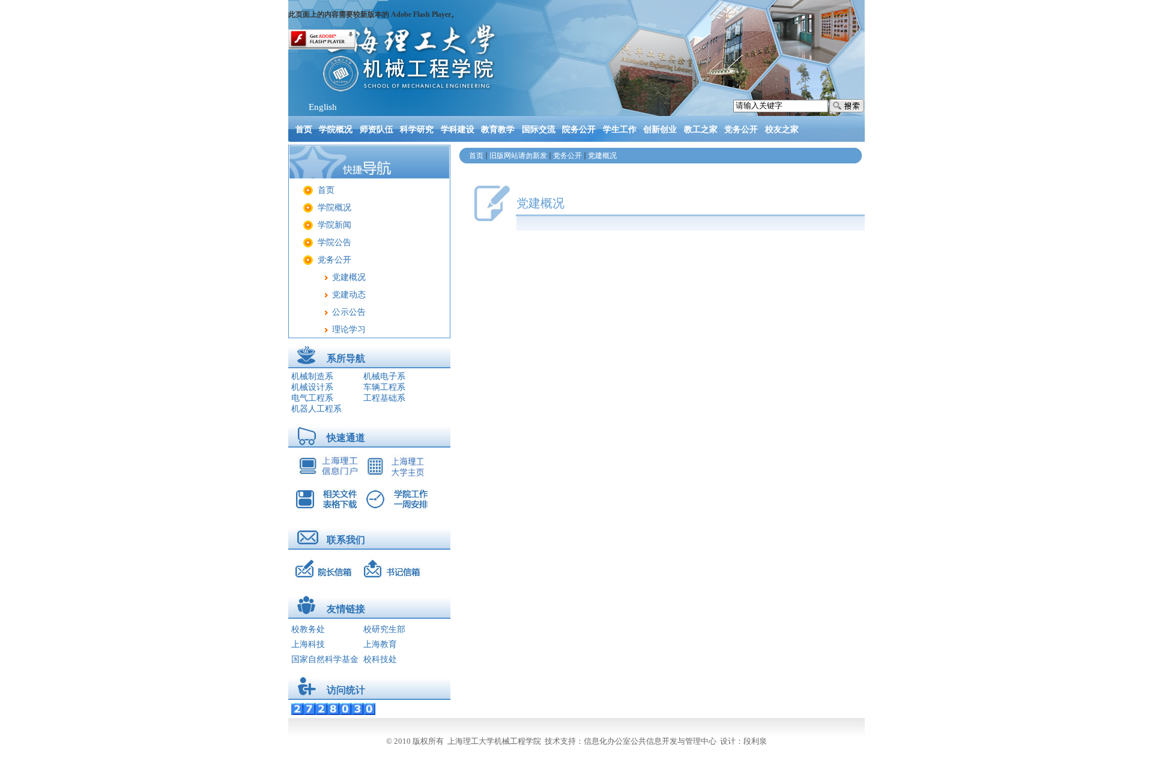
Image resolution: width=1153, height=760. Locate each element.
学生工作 (620, 129)
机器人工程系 (316, 408)
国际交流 (538, 129)
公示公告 (349, 312)
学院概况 (336, 129)
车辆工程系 (384, 387)
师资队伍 (376, 129)
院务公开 (579, 129)
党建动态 (349, 294)
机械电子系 (384, 376)
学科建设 (457, 129)
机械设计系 (312, 387)
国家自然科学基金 (325, 659)
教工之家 (701, 129)
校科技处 (380, 659)
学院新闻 (334, 225)
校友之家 (782, 129)
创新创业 (660, 129)
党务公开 (741, 129)
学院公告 (334, 242)
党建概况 (349, 277)
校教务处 (308, 629)
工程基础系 (384, 398)
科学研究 (417, 129)
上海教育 (380, 644)
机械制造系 (312, 376)
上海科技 (308, 644)
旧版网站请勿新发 (518, 155)
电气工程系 (312, 398)
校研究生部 (384, 629)
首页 (303, 129)
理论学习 (349, 329)
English (323, 107)
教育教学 (498, 129)
